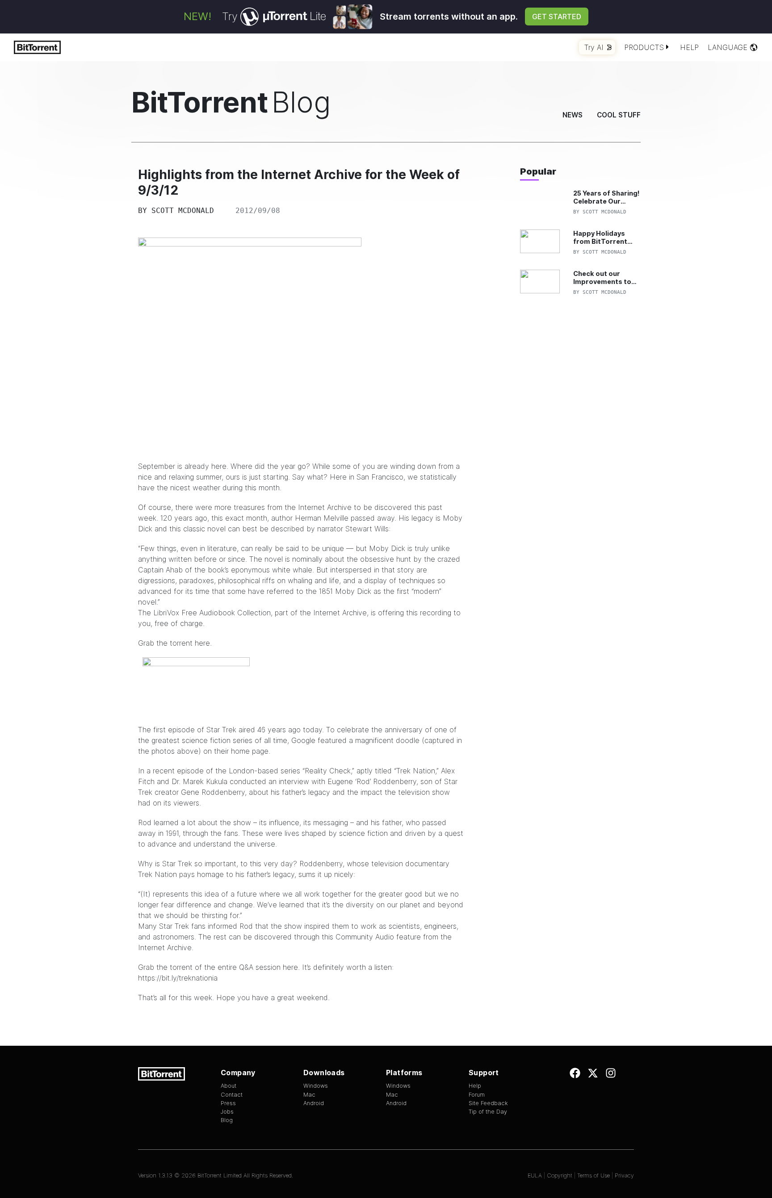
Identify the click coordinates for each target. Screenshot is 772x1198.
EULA (535, 1175)
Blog (227, 1120)
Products (644, 47)
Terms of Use (593, 1175)
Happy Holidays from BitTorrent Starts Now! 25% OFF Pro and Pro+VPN (600, 237)
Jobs (227, 1111)
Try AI (594, 47)
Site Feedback (488, 1103)
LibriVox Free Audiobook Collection (212, 612)
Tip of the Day (488, 1111)
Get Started (556, 16)
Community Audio (365, 936)
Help (689, 47)
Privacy (624, 1175)
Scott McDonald (182, 210)
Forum (477, 1094)
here (202, 643)
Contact (232, 1094)
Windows (315, 1085)
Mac (309, 1094)
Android (313, 1103)
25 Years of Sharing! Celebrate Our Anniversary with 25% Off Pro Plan (606, 197)
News (572, 115)
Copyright (559, 1175)
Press (228, 1103)
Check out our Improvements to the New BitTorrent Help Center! (605, 277)
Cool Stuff (619, 115)
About (228, 1085)
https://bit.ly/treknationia (178, 977)
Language (727, 47)
